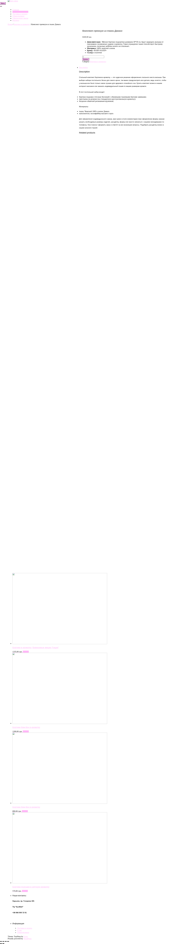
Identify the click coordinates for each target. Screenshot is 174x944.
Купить (26, 652)
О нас (19, 930)
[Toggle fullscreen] (6, 941)
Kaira (26, 936)
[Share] (3, 941)
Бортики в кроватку (22, 24)
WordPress (27, 939)
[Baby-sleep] (13, 1)
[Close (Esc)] (1, 941)
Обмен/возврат (18, 16)
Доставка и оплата (19, 14)
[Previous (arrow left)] (1, 943)
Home (10, 24)
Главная (15, 10)
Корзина (15, 20)
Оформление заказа (20, 18)
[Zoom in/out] (8, 941)
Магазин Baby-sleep (20, 12)
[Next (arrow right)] (3, 943)
